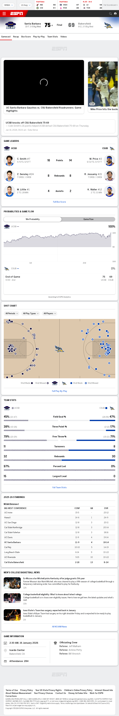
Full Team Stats (60, 487)
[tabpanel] (59, 260)
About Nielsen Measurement (18, 693)
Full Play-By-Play (59, 391)
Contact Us (60, 693)
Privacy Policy (26, 690)
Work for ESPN (96, 693)
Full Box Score (59, 202)
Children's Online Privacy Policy (78, 690)
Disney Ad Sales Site (77, 693)
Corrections (11, 696)
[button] (110, 13)
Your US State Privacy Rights (48, 690)
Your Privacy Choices (43, 693)
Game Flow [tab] (88, 219)
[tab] (33, 219)
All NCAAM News (59, 627)
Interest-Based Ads (104, 690)
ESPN (16, 13)
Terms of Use (12, 690)
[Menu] (4, 13)
